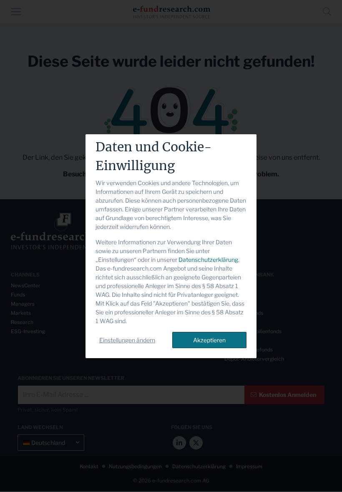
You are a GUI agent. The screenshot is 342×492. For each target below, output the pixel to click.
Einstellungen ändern (127, 340)
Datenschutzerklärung (208, 259)
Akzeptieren (209, 340)
